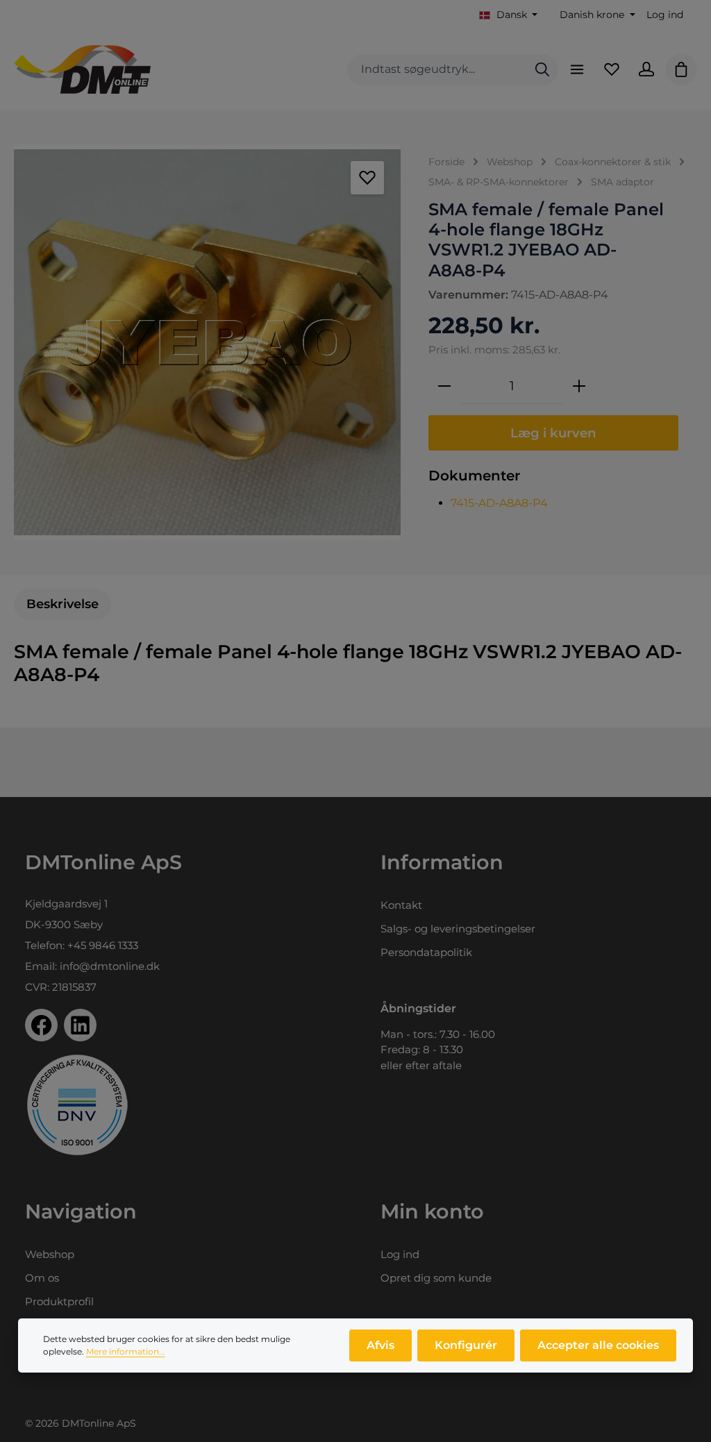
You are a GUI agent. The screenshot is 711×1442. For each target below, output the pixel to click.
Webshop (49, 1254)
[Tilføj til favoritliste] (367, 177)
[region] (207, 342)
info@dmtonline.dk (110, 966)
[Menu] (577, 69)
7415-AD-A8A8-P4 (499, 503)
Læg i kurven (553, 433)
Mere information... (125, 1351)
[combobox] (437, 69)
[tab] (62, 604)
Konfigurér (466, 1345)
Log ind (664, 14)
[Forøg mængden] (579, 386)
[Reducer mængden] (444, 386)
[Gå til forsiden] (82, 69)
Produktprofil (59, 1301)
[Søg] (542, 69)
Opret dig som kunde (436, 1277)
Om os (42, 1277)
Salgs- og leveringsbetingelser (457, 928)
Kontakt (401, 905)
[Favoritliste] (612, 69)
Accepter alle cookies (598, 1345)
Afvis (380, 1345)
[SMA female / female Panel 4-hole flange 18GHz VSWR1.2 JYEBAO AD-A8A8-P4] (207, 342)
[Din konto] (646, 69)
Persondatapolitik (426, 952)
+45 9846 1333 (102, 945)
